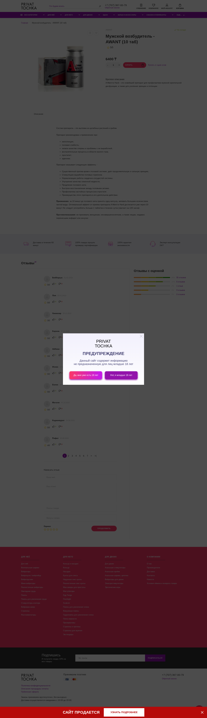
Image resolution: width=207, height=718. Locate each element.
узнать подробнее (124, 712)
